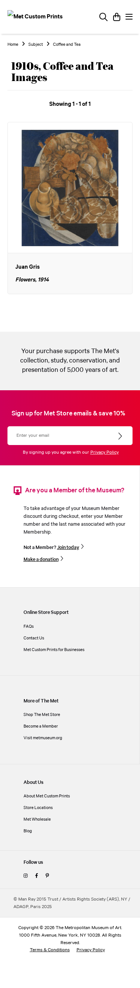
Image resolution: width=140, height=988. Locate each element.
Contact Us (34, 638)
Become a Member (41, 726)
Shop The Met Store (42, 714)
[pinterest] (47, 876)
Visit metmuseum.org (43, 738)
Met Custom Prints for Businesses (54, 650)
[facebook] (36, 876)
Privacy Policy (104, 452)
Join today (68, 547)
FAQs (29, 626)
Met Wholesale (37, 819)
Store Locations (38, 808)
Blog (28, 831)
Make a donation (41, 559)
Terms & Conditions (50, 950)
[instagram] (26, 876)
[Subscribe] (121, 436)
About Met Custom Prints (47, 796)
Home (12, 45)
